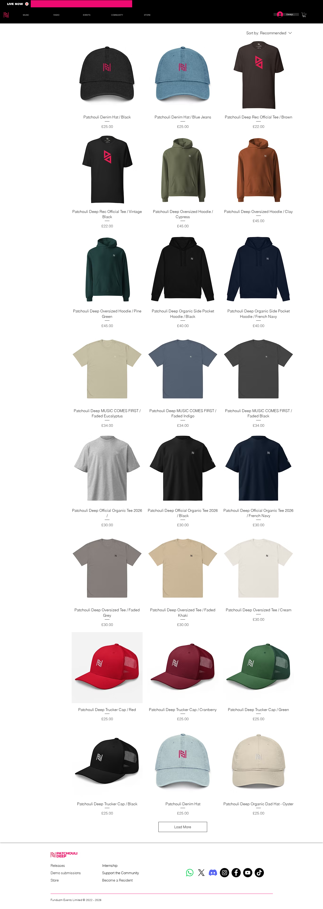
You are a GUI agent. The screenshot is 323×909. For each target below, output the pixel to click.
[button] (26, 14)
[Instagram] (224, 872)
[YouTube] (247, 872)
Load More (182, 827)
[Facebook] (236, 872)
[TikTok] (259, 872)
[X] (201, 872)
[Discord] (213, 872)
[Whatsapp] (189, 872)
